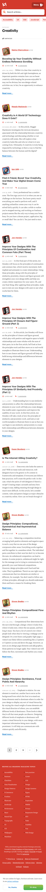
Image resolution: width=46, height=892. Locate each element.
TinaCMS (32, 852)
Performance (8, 808)
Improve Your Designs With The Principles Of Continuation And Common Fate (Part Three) (19, 249)
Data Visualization (10, 784)
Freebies (7, 796)
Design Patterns (9, 788)
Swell (40, 852)
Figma (27, 792)
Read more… (7, 93)
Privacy (27, 808)
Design (27, 784)
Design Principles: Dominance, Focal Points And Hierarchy (21, 680)
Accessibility (8, 20)
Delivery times (30, 863)
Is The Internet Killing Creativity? (19, 458)
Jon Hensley (17, 238)
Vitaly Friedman (17, 849)
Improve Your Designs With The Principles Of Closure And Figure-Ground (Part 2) (20, 321)
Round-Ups (8, 817)
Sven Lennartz (29, 849)
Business (7, 776)
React (6, 813)
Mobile (27, 804)
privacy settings (12, 881)
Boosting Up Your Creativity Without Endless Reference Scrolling (21, 60)
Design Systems (30, 788)
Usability (28, 825)
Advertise (39, 863)
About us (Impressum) (32, 859)
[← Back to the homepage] (4, 5)
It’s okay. (33, 887)
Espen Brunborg (18, 449)
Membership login (18, 863)
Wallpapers (8, 833)
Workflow (7, 837)
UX (18, 20)
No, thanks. (12, 887)
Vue (26, 829)
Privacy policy (6, 863)
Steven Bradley (18, 515)
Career (27, 776)
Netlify (26, 852)
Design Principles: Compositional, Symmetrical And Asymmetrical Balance (20, 526)
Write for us (11, 859)
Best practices (29, 772)
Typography (8, 821)
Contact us (19, 859)
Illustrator (7, 801)
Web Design (29, 833)
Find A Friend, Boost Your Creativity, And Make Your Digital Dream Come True (21, 181)
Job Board (19, 867)
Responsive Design (31, 813)
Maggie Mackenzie (19, 107)
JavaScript (34, 20)
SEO (26, 817)
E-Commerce (8, 792)
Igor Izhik (15, 169)
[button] (42, 12)
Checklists (7, 780)
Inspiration (29, 801)
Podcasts (26, 867)
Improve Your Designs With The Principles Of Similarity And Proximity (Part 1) (22, 389)
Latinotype (25, 854)
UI (5, 825)
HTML (27, 796)
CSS (24, 20)
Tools (27, 821)
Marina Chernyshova (20, 50)
